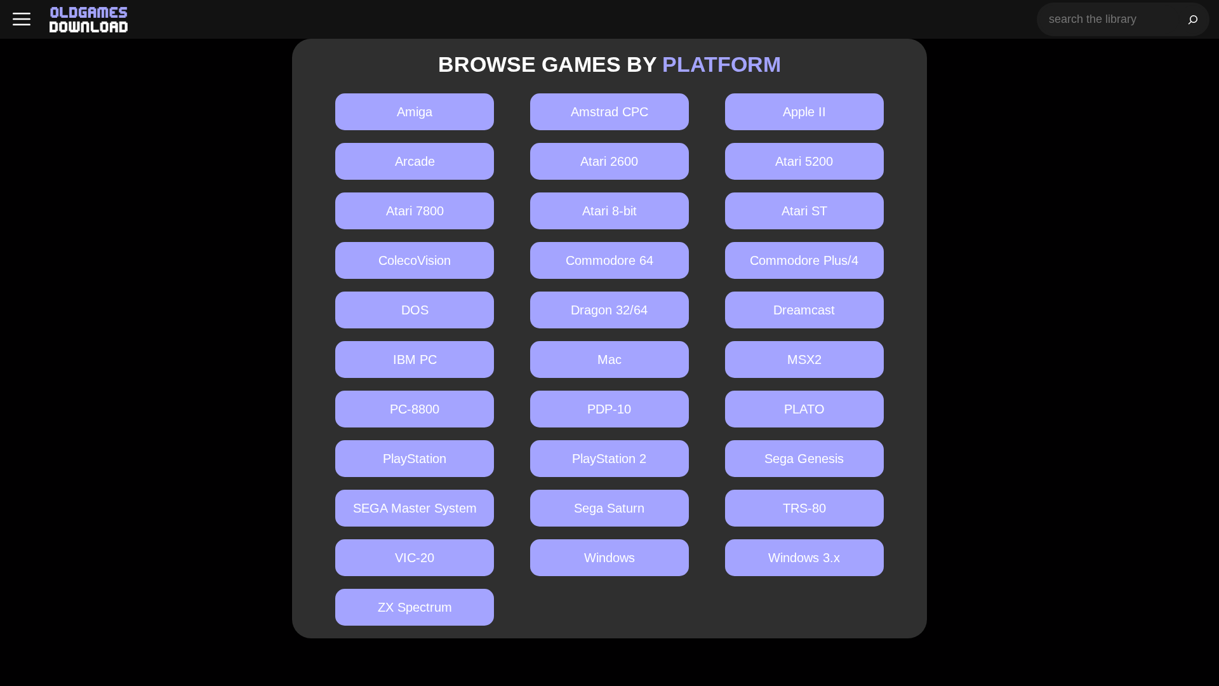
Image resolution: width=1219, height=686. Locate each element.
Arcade (415, 161)
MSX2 (804, 360)
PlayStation (414, 459)
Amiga (414, 112)
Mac (609, 360)
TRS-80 (804, 508)
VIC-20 (414, 558)
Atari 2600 (609, 161)
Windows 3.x (804, 558)
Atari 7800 (415, 211)
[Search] (1193, 19)
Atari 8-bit (609, 211)
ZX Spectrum (415, 607)
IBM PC (415, 360)
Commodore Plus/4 (804, 260)
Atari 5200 (804, 161)
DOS (415, 310)
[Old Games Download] (89, 20)
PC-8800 (414, 409)
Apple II (804, 112)
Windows (609, 558)
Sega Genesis (804, 459)
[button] (21, 19)
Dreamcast (804, 310)
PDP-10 (609, 409)
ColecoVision (414, 260)
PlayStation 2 (609, 459)
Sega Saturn (609, 508)
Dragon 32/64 (609, 310)
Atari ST (804, 211)
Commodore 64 (609, 260)
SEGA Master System (415, 508)
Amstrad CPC (609, 112)
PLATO (804, 409)
